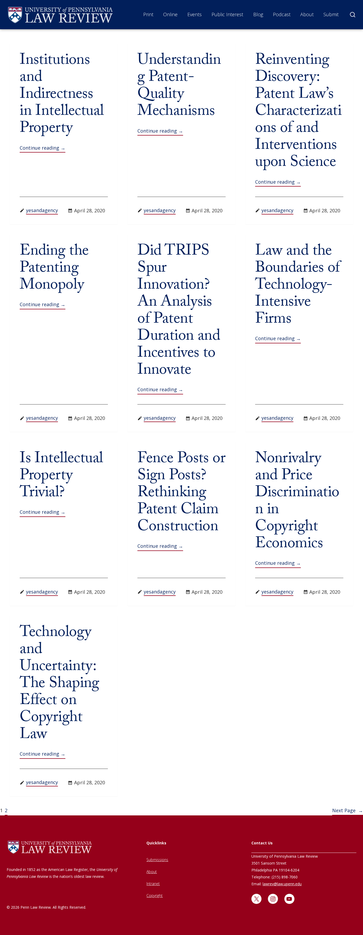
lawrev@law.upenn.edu (282, 883)
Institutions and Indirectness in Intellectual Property (62, 95)
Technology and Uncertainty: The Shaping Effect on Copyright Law (59, 684)
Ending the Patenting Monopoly (54, 269)
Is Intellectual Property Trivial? (61, 477)
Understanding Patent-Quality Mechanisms (179, 87)
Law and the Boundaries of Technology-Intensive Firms (297, 286)
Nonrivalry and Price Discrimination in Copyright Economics (297, 503)
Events (194, 14)
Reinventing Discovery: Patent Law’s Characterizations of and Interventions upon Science (298, 112)
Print (148, 14)
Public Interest (227, 14)
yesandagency (42, 210)
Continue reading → (42, 148)
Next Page (347, 810)
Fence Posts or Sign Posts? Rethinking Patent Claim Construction (181, 494)
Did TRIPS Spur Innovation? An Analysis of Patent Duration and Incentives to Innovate (178, 312)
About (307, 14)
